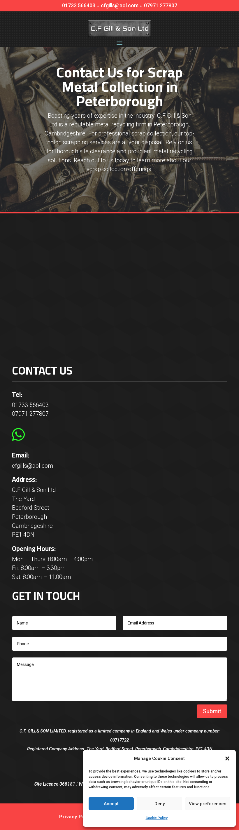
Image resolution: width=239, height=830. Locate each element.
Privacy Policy (76, 816)
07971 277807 (30, 413)
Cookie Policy (157, 818)
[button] (227, 758)
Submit (212, 711)
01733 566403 (30, 404)
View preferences (207, 803)
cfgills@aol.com (32, 465)
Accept (111, 803)
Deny (159, 803)
